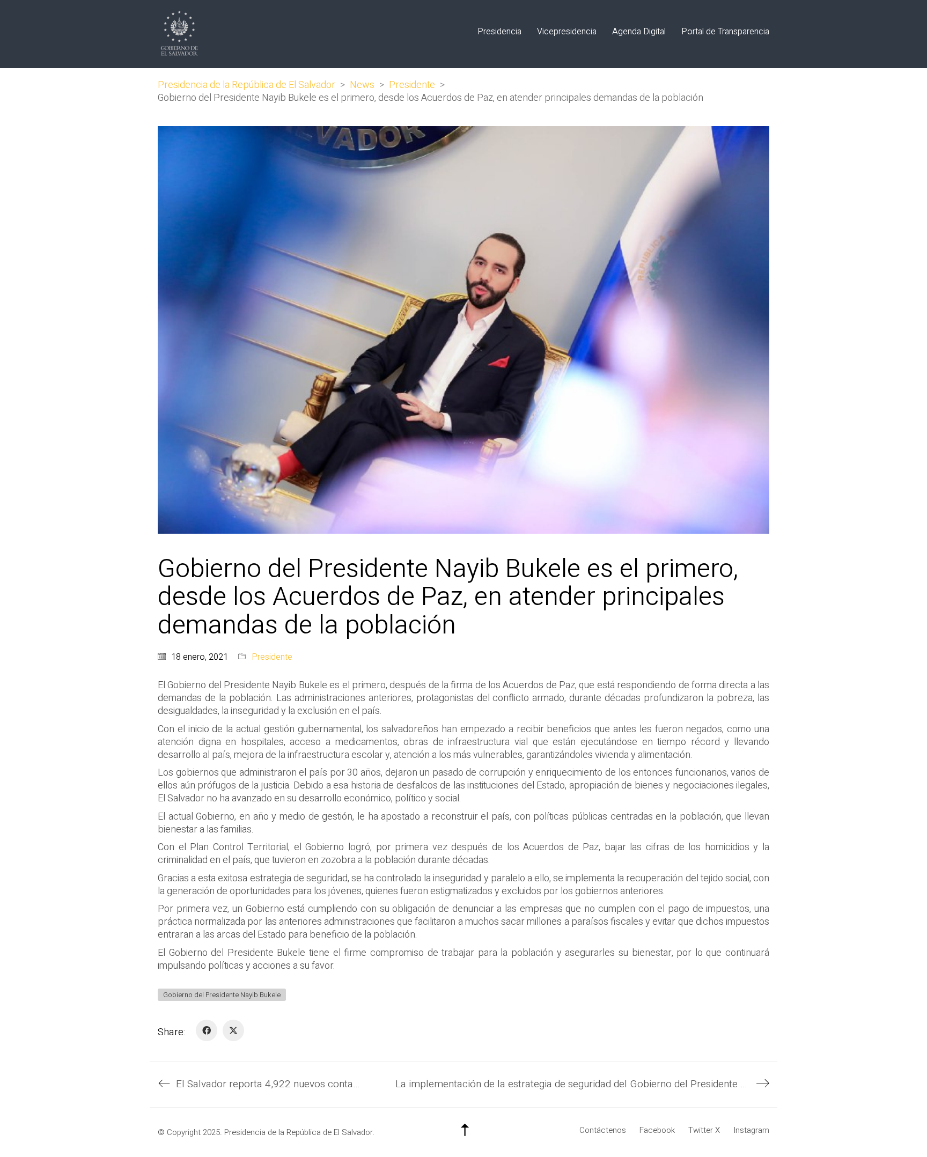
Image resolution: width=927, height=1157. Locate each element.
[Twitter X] (233, 1030)
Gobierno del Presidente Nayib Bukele (222, 995)
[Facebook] (206, 1030)
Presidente (272, 657)
